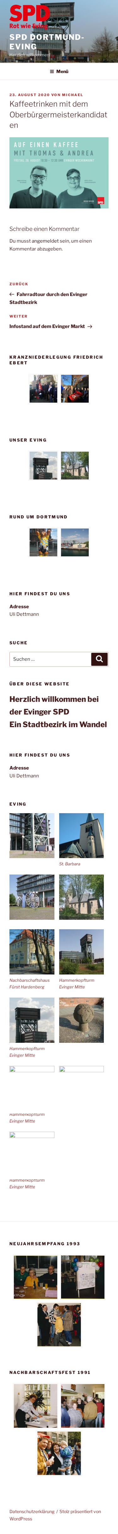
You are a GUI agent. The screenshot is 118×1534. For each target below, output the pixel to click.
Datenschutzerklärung (31, 1511)
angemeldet (45, 241)
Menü (62, 71)
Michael (72, 95)
